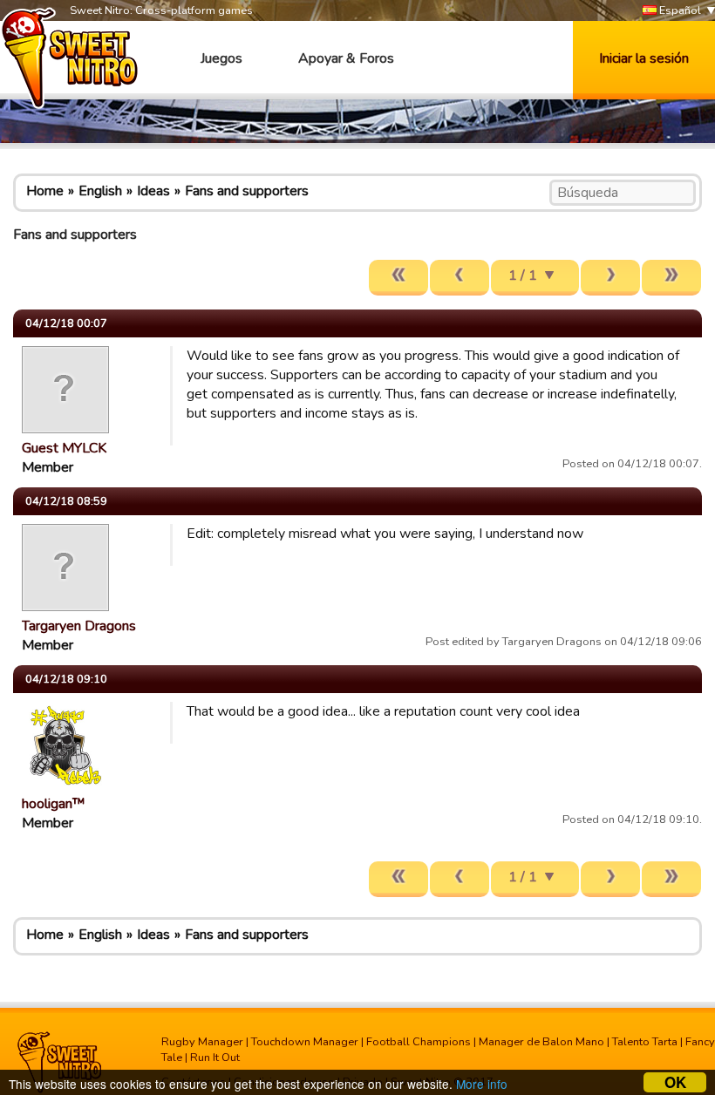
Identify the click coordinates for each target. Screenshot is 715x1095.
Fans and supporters (247, 191)
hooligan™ (53, 803)
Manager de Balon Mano (541, 1042)
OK (675, 1082)
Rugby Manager (202, 1042)
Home (45, 191)
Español (679, 10)
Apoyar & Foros (346, 58)
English (100, 191)
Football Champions (418, 1042)
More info (481, 1083)
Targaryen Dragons (79, 626)
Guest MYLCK (64, 448)
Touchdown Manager (304, 1042)
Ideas (153, 191)
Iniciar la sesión (644, 58)
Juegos (221, 58)
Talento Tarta (645, 1042)
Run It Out (215, 1057)
